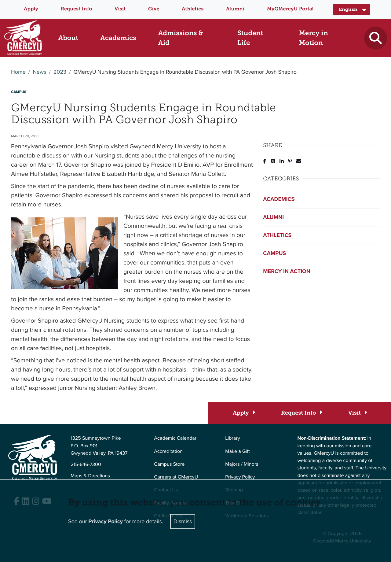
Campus (274, 253)
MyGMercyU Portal (290, 9)
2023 (59, 72)
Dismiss (183, 521)
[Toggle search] (375, 38)
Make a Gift (237, 451)
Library (232, 438)
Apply (31, 9)
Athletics (192, 9)
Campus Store (169, 464)
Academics (278, 199)
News (39, 72)
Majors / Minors (241, 464)
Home (18, 72)
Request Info (76, 9)
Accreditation (168, 451)
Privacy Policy (240, 477)
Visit (120, 9)
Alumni (235, 9)
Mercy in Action (286, 271)
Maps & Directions (90, 475)
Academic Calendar (175, 438)
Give (153, 9)
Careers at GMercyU (176, 477)
